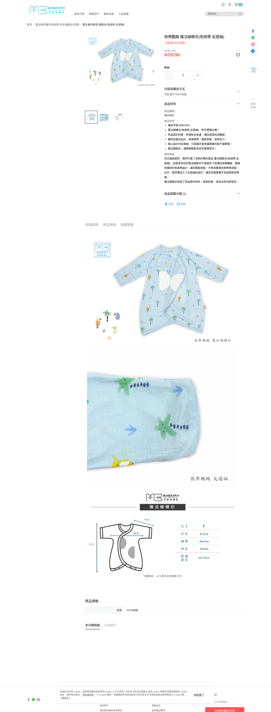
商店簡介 (104, 705)
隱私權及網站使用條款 (111, 710)
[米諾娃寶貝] (47, 10)
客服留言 (156, 705)
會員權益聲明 (158, 710)
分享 (170, 204)
